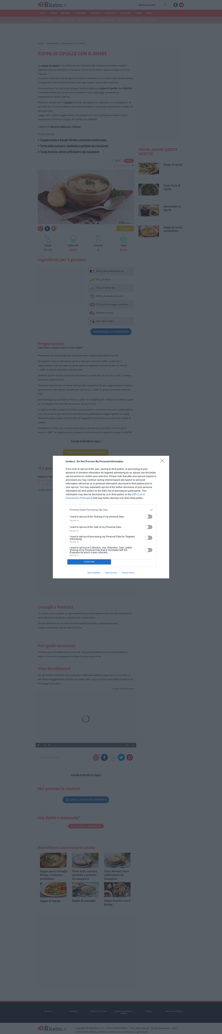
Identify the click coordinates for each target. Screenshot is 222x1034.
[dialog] (111, 517)
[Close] (163, 462)
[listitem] (111, 510)
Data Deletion (93, 572)
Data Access (111, 572)
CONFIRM (89, 562)
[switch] (148, 517)
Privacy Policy (128, 572)
